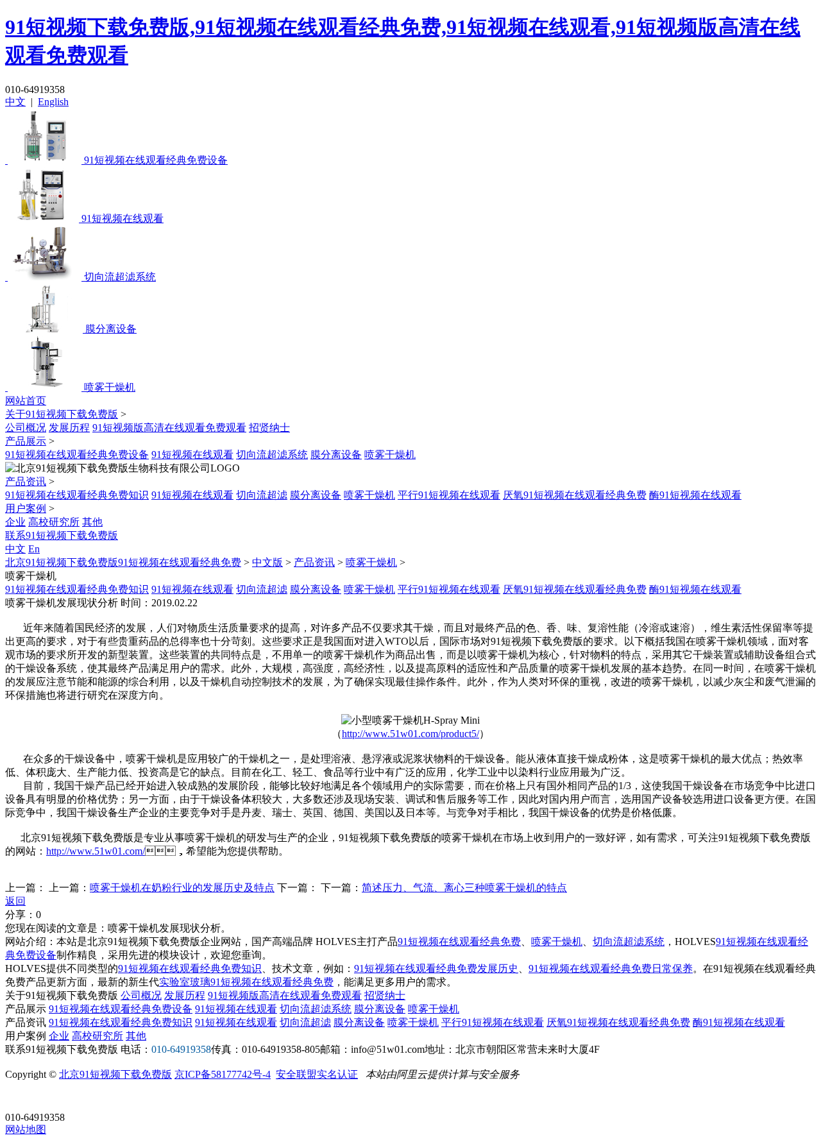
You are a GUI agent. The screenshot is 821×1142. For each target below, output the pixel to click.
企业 (15, 521)
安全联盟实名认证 (317, 1074)
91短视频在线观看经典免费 (459, 941)
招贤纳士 (269, 427)
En (34, 548)
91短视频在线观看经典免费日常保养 (611, 968)
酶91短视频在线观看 (695, 495)
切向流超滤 (261, 495)
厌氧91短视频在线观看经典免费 (575, 495)
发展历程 (69, 427)
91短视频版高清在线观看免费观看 (169, 427)
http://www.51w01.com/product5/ (410, 733)
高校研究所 (54, 521)
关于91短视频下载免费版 (61, 414)
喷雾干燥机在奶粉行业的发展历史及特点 (182, 887)
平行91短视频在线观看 (449, 495)
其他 (92, 521)
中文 (15, 101)
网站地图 (25, 1129)
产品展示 (25, 441)
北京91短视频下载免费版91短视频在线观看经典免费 (123, 562)
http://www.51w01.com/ (95, 851)
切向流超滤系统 (272, 454)
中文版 (267, 562)
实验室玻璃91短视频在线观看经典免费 (246, 981)
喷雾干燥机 (390, 454)
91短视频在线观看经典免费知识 (77, 495)
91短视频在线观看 (192, 454)
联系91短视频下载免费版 (61, 535)
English (53, 101)
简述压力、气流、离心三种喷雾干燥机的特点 (464, 887)
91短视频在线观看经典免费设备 (77, 454)
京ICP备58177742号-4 (222, 1074)
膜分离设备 (336, 454)
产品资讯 (25, 481)
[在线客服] (19, 1097)
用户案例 (25, 508)
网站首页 (25, 400)
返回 (15, 901)
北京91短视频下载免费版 (115, 1074)
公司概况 (25, 427)
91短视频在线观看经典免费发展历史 (436, 968)
